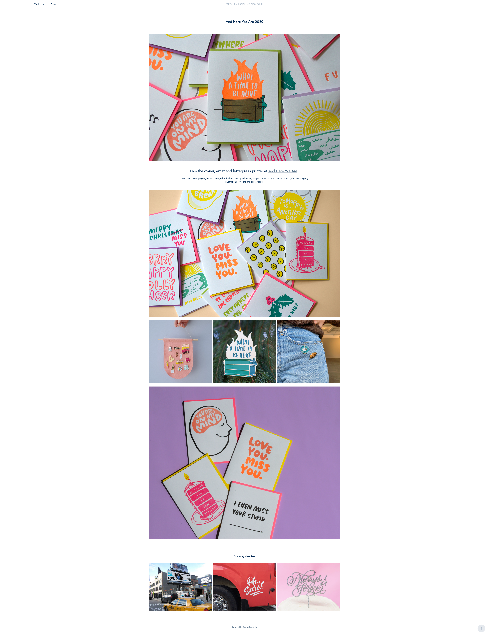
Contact (54, 4)
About (45, 4)
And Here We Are (282, 170)
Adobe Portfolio (250, 627)
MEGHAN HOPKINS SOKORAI (244, 4)
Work (36, 4)
